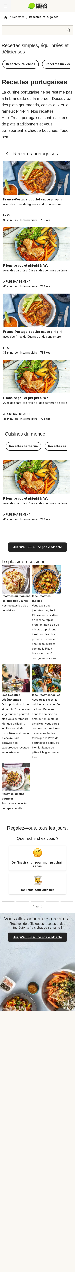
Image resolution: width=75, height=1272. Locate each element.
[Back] (7, 154)
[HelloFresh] (37, 6)
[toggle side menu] (5, 6)
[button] (20, 64)
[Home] (5, 17)
